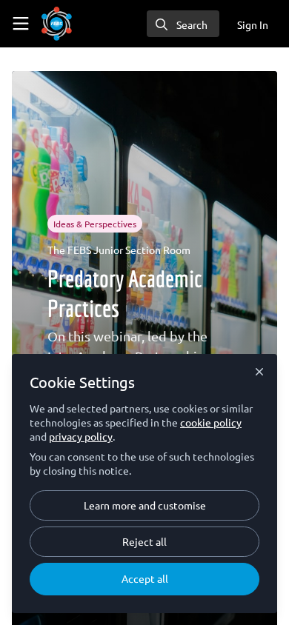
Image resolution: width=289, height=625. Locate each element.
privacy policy (81, 436)
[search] (183, 23)
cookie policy (211, 422)
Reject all (144, 541)
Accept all (145, 578)
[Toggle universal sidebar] (20, 23)
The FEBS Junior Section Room (118, 249)
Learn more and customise (145, 505)
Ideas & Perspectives (94, 224)
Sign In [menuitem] (252, 24)
